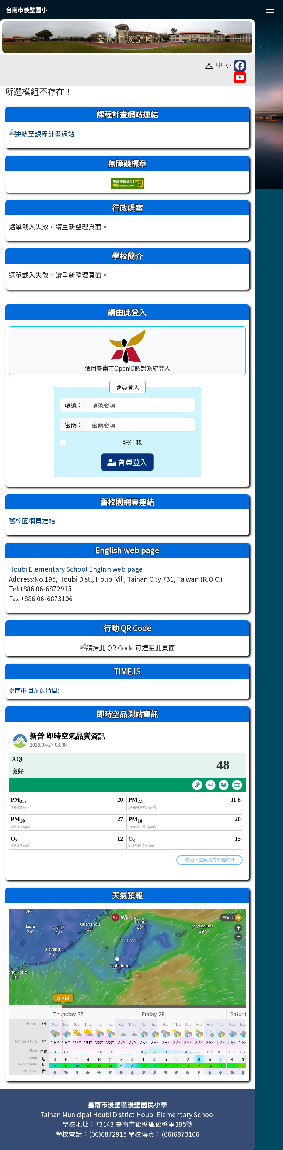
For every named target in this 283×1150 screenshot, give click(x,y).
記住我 (132, 442)
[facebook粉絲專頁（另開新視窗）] (240, 66)
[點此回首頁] (127, 37)
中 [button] (219, 64)
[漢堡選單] (270, 10)
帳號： (74, 404)
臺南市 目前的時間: (34, 690)
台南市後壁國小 (26, 9)
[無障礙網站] (127, 182)
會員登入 (131, 462)
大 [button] (209, 63)
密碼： (74, 424)
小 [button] (228, 65)
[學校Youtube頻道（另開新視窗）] (240, 77)
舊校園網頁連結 (32, 520)
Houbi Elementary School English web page (76, 569)
